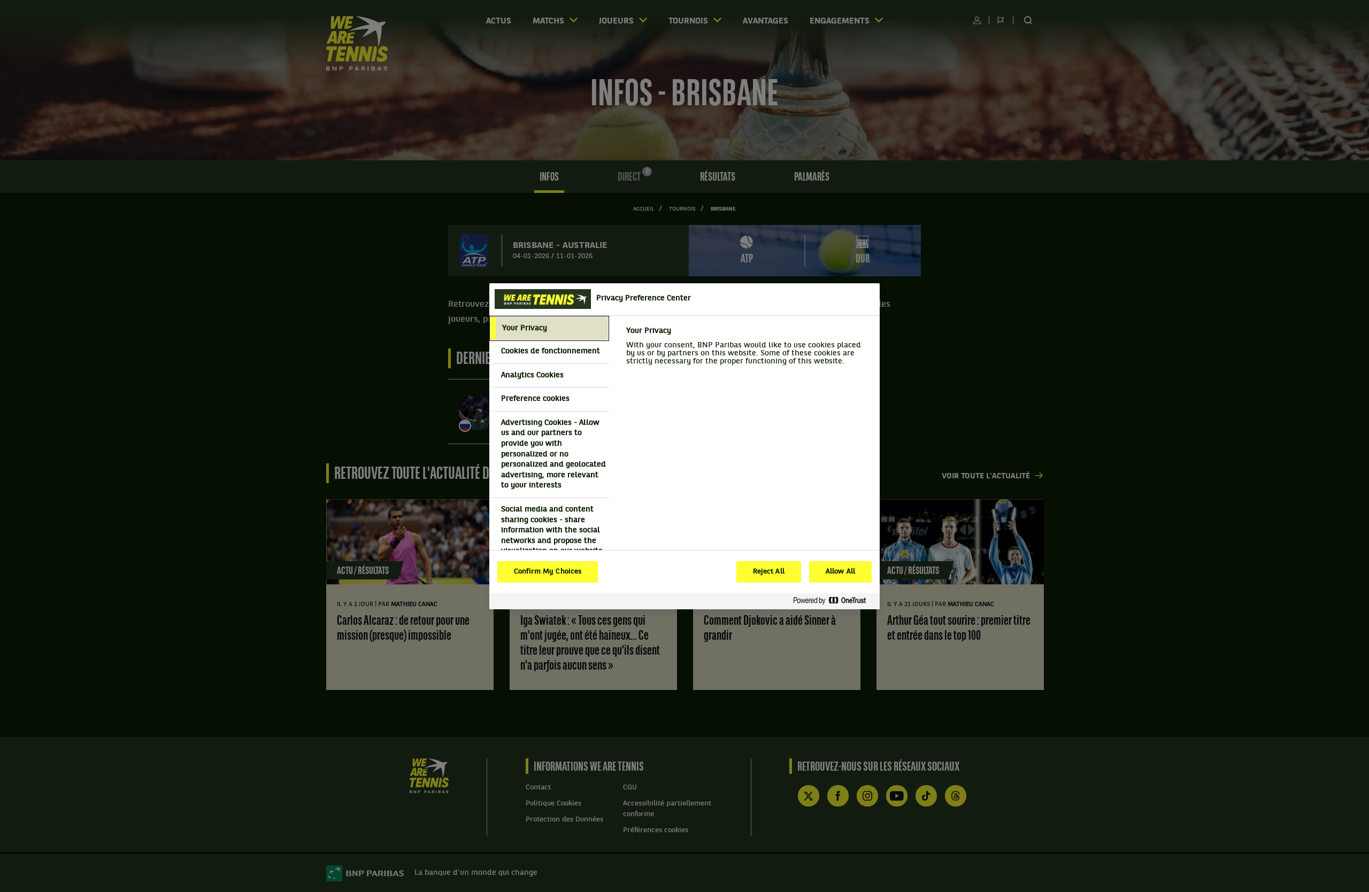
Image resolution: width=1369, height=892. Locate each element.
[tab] (549, 328)
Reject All (769, 572)
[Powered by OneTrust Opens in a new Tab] (833, 601)
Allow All (840, 572)
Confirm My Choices (547, 572)
